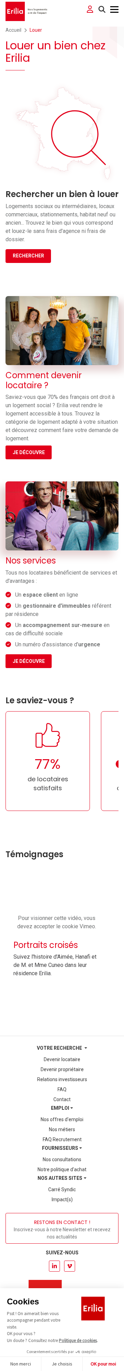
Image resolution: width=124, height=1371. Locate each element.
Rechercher (28, 255)
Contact (62, 1099)
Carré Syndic (62, 1189)
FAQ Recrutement (62, 1139)
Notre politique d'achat (62, 1169)
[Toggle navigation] (114, 9)
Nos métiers (62, 1129)
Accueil (13, 30)
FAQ (62, 1089)
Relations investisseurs (62, 1079)
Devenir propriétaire (62, 1069)
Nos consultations (62, 1159)
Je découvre (29, 452)
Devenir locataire (62, 1059)
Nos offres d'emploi (62, 1119)
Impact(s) (62, 1199)
